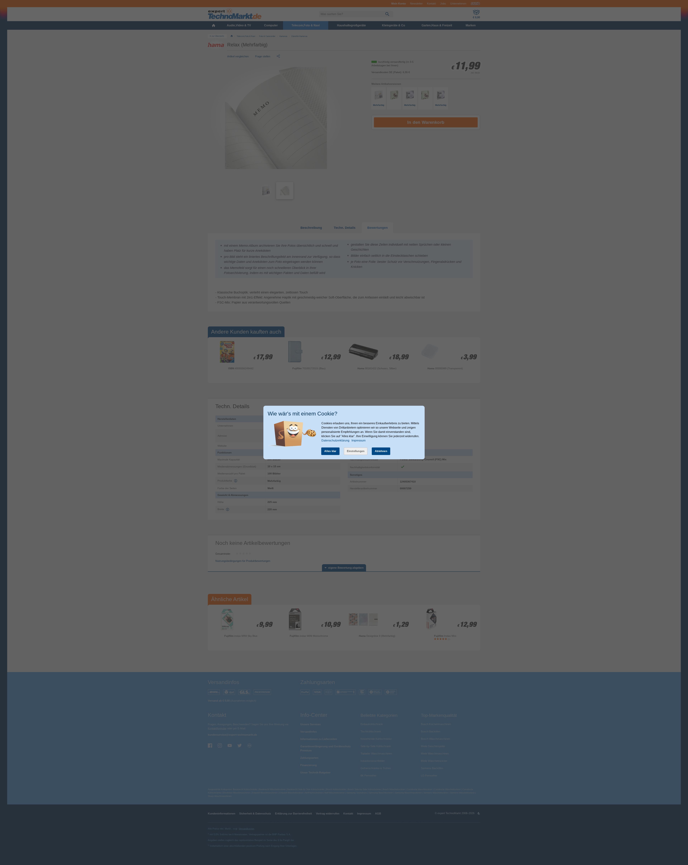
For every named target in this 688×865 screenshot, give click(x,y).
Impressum (359, 440)
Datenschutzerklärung (335, 440)
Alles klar (330, 451)
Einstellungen (356, 451)
